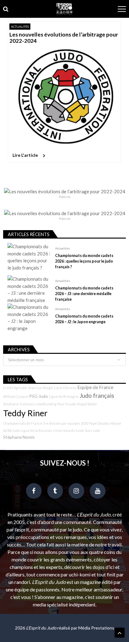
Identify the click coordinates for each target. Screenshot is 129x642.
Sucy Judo (92, 430)
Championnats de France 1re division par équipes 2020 (45, 423)
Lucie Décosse (65, 388)
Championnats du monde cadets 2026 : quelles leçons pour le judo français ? (84, 261)
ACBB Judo (11, 430)
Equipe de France (95, 387)
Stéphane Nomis (19, 437)
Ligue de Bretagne (64, 396)
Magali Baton (87, 404)
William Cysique (15, 396)
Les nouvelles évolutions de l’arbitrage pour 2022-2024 (63, 38)
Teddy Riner (25, 413)
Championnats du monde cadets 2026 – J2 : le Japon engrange (84, 319)
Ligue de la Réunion (36, 430)
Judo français (97, 395)
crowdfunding (46, 404)
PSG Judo (38, 396)
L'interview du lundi (68, 430)
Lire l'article (25, 155)
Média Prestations (96, 627)
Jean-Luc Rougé (40, 388)
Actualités (20, 26)
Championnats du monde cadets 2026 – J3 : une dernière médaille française (84, 294)
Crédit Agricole (15, 388)
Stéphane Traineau (18, 404)
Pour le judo (67, 404)
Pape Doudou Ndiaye (105, 423)
